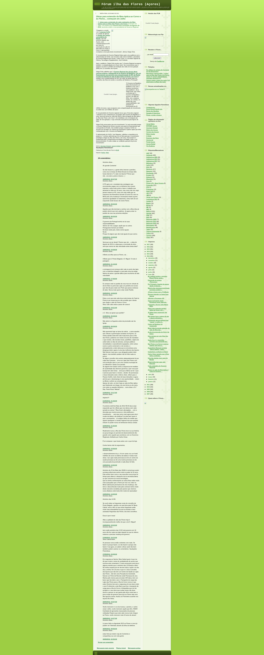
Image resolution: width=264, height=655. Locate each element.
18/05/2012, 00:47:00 (110, 179)
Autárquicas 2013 (151, 159)
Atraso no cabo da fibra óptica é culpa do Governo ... (158, 370)
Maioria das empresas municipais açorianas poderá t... (158, 288)
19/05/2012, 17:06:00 (110, 279)
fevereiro (151, 379)
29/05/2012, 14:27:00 (110, 618)
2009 (148, 389)
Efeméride (149, 179)
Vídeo (107, 152)
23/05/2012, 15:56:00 (110, 448)
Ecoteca (148, 175)
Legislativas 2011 (151, 199)
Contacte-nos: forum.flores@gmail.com (154, 108)
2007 (148, 394)
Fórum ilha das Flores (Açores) (130, 4)
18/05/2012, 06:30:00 (110, 216)
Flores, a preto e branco (154, 115)
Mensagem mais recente (105, 648)
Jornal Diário (150, 124)
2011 (148, 384)
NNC (147, 209)
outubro (151, 263)
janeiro (150, 381)
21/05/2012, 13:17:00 (110, 393)
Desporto (149, 171)
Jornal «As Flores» (152, 197)
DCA (147, 167)
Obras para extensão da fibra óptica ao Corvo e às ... (157, 309)
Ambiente (149, 155)
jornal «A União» (116, 146)
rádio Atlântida (126, 146)
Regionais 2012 (151, 221)
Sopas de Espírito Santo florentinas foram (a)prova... (157, 301)
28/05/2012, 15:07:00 (110, 602)
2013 (148, 254)
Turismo (149, 235)
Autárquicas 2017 (151, 161)
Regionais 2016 (151, 223)
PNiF (147, 215)
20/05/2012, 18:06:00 (110, 293)
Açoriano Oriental (152, 128)
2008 (148, 391)
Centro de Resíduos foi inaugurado (155, 325)
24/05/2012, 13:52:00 (110, 465)
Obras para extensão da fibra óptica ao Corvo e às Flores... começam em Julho (118, 17)
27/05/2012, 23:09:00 (110, 554)
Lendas (148, 201)
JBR (147, 195)
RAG (147, 217)
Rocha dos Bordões (152, 111)
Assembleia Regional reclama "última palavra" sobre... (157, 348)
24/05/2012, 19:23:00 (110, 525)
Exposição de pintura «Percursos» (154, 281)
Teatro (148, 229)
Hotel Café (149, 191)
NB (147, 207)
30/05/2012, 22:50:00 (110, 639)
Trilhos (148, 233)
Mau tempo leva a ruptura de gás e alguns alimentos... (158, 317)
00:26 (117, 150)
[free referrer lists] (145, 403)
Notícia (103, 152)
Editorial (149, 177)
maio (150, 274)
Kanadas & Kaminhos (153, 113)
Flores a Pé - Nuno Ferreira (155, 183)
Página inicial (121, 648)
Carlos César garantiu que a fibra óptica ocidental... (158, 354)
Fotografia (149, 185)
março (150, 377)
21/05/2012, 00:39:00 (110, 316)
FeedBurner (160, 61)
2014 (148, 251)
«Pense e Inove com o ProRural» (158, 292)
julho (150, 270)
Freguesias (149, 189)
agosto (150, 267)
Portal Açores (150, 142)
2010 (148, 387)
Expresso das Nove (152, 138)
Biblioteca (149, 163)
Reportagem (150, 225)
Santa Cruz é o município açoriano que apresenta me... (158, 340)
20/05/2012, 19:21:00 (110, 308)
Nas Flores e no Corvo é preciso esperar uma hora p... (158, 344)
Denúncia (149, 169)
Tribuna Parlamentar (152, 231)
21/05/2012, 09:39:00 (110, 326)
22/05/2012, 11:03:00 (110, 426)
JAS (147, 193)
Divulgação (149, 173)
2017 (148, 244)
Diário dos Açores (152, 130)
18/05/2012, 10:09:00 (110, 250)
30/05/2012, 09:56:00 (110, 629)
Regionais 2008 (151, 219)
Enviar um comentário (105, 642)
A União (148, 136)
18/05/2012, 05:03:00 (110, 204)
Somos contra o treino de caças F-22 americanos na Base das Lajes (158, 81)
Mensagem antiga (134, 648)
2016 (148, 247)
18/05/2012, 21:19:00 (110, 264)
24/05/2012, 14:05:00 (110, 494)
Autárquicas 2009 (151, 157)
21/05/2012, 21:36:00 (110, 401)
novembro (151, 260)
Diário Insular (150, 134)
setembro (151, 265)
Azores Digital (150, 144)
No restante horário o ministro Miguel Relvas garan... (157, 277)
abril (150, 374)
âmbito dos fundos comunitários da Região (103, 37)
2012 (148, 256)
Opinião (148, 213)
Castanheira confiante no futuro (158, 352)
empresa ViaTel (105, 32)
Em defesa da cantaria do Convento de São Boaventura (157, 70)
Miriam (148, 205)
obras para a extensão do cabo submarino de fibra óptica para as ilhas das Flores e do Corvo (116, 23)
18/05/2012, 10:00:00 (110, 237)
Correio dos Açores (152, 132)
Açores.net (149, 140)
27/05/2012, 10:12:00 (110, 537)
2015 (148, 249)
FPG (147, 187)
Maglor (148, 203)
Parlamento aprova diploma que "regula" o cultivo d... (158, 321)
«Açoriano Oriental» (105, 146)
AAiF (147, 153)
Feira (148, 181)
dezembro (151, 258)
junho (150, 272)
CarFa (148, 165)
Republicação (150, 227)
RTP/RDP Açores (151, 126)
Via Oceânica (150, 146)
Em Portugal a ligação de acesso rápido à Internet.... (158, 285)
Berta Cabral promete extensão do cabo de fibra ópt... (159, 329)
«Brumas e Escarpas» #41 (156, 298)
